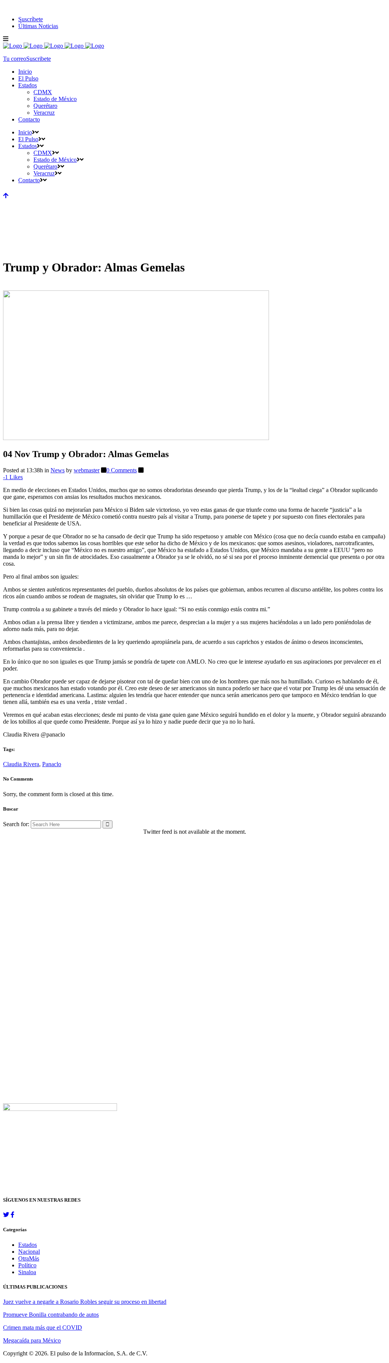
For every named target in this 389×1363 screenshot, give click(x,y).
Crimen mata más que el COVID (42, 1327)
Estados (27, 1245)
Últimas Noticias (38, 26)
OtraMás (28, 1258)
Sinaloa (27, 1272)
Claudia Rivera (21, 764)
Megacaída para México (32, 1340)
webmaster (87, 470)
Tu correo (14, 58)
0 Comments (121, 470)
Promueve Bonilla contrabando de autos (51, 1314)
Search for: (16, 824)
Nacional (29, 1251)
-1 (13, 477)
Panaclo (51, 764)
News (58, 470)
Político (27, 1265)
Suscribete (38, 58)
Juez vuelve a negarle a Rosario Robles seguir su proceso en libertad (84, 1301)
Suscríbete (30, 19)
